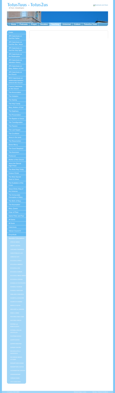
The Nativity (13, 100)
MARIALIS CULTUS (15, 305)
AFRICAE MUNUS (15, 242)
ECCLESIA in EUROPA (16, 271)
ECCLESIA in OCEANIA (16, 279)
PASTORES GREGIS (15, 320)
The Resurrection (15, 141)
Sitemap (94, 392)
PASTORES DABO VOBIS (17, 316)
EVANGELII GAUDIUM (16, 286)
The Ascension (14, 152)
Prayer (34, 24)
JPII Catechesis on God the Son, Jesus (16, 43)
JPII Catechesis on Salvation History (15, 61)
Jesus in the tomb (15, 137)
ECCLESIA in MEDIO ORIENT (18, 275)
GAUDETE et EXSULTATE (17, 298)
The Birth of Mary (15, 201)
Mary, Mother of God (16, 107)
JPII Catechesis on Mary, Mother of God (16, 67)
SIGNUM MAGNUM (15, 374)
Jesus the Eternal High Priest (15, 165)
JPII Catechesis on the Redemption (15, 55)
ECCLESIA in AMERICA (16, 264)
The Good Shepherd (16, 148)
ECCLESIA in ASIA (15, 268)
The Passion (13, 126)
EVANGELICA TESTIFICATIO (17, 283)
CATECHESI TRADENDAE (17, 249)
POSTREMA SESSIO (15, 336)
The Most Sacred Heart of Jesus (15, 178)
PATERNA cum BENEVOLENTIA (14, 325)
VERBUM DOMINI (15, 378)
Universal (67, 24)
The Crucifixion (14, 133)
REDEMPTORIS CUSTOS (17, 366)
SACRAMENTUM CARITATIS (17, 370)
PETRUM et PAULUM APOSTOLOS (15, 331)
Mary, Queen (13, 208)
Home (13, 24)
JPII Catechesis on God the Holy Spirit (15, 49)
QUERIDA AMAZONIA (16, 343)
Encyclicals (12, 234)
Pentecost (12, 156)
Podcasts (24, 24)
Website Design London (80, 392)
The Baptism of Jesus (16, 118)
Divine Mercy (13, 145)
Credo (11, 32)
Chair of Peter (14, 212)
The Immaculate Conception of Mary (16, 196)
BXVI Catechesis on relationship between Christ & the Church (16, 80)
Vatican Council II (15, 231)
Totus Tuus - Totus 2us (27, 5)
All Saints (12, 219)
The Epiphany (14, 111)
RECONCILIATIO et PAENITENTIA (15, 352)
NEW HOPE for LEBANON (17, 309)
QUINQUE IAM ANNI (15, 347)
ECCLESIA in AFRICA (16, 260)
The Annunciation (15, 92)
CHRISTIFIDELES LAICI (16, 253)
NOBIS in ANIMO (14, 313)
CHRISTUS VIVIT (14, 256)
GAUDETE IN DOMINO (16, 301)
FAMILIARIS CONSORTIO (17, 294)
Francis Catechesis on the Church (15, 87)
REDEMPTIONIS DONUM (16, 363)
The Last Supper (15, 130)
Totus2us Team (90, 24)
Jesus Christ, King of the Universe (16, 190)
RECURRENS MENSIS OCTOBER (16, 358)
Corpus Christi (14, 173)
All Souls (12, 223)
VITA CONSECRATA (15, 381)
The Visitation (13, 96)
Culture (77, 24)
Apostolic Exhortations (16, 238)
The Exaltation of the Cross (16, 184)
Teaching (55, 24)
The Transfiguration (16, 122)
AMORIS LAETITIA (15, 245)
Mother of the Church (16, 160)
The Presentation (15, 115)
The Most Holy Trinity (16, 169)
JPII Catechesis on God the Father (15, 37)
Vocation (44, 24)
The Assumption (14, 204)
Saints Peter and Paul (16, 216)
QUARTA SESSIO (15, 339)
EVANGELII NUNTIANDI (16, 290)
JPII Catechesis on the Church (15, 73)
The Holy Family (14, 103)
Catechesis (13, 227)
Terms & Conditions (103, 392)
